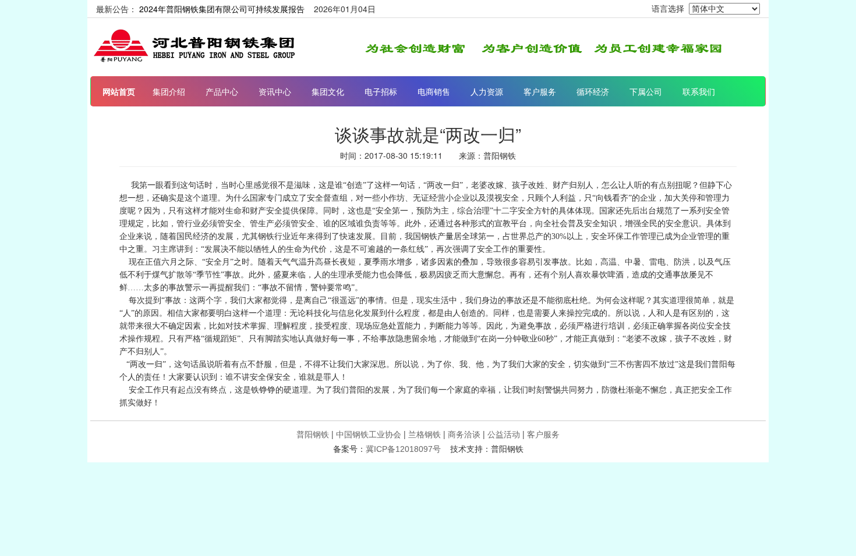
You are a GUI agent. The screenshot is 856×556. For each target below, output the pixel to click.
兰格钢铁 (424, 434)
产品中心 (222, 91)
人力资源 (487, 91)
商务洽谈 (464, 434)
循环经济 (592, 91)
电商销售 (434, 91)
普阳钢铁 (312, 434)
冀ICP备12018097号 (403, 449)
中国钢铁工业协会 (368, 434)
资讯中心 (275, 91)
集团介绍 (169, 91)
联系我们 (698, 91)
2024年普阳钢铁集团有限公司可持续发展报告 (222, 9)
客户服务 (539, 91)
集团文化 (328, 91)
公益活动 (503, 434)
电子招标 (381, 91)
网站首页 (118, 91)
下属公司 (645, 91)
